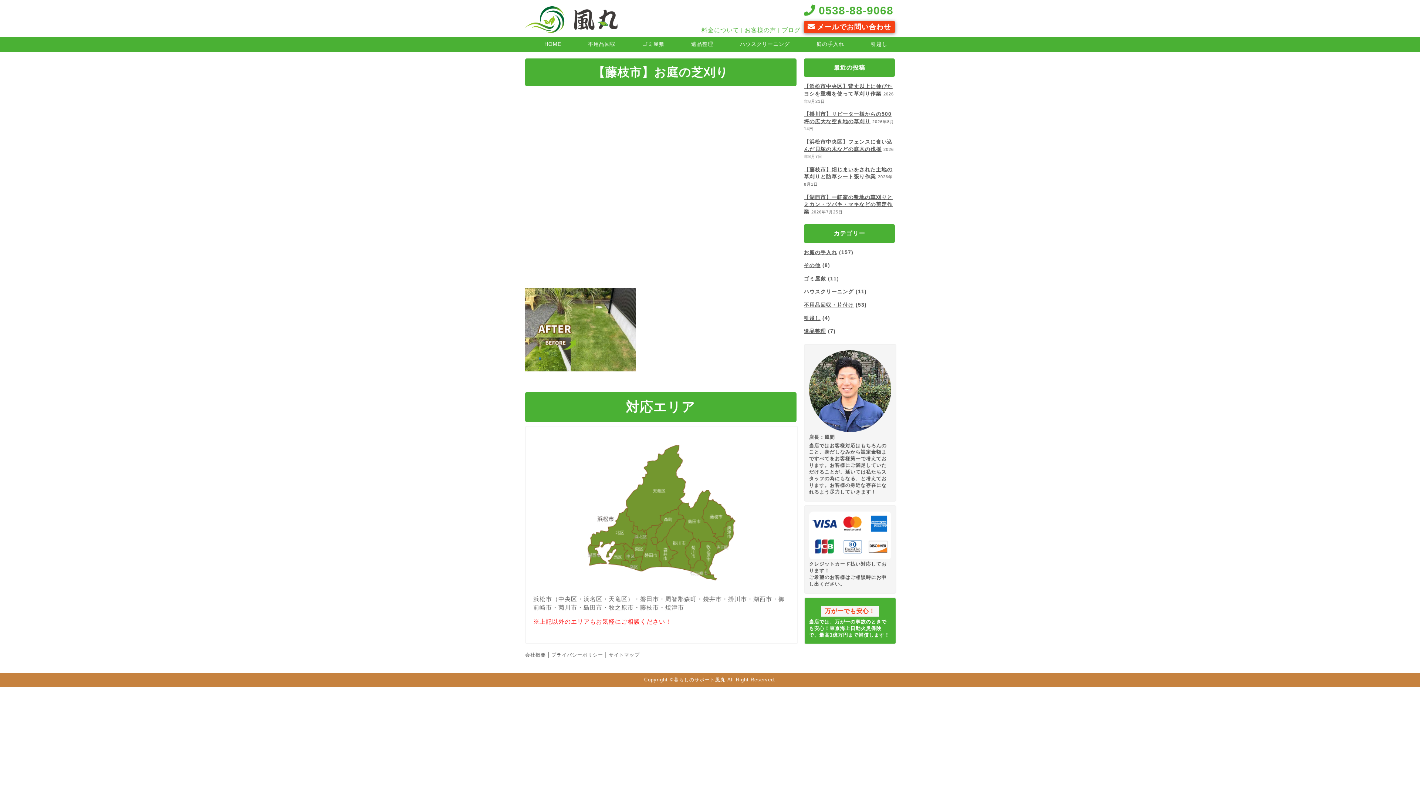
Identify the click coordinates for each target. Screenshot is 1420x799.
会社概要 (535, 655)
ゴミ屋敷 (653, 44)
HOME (552, 44)
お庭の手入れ (820, 252)
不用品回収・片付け (829, 305)
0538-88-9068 (854, 10)
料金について (720, 30)
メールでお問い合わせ (853, 27)
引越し (879, 44)
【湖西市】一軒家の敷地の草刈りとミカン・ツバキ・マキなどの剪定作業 (848, 204)
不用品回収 (602, 44)
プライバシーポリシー (577, 655)
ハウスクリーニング (765, 44)
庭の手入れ (830, 44)
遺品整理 (702, 44)
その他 (812, 265)
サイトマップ (624, 655)
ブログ (791, 30)
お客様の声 (760, 30)
